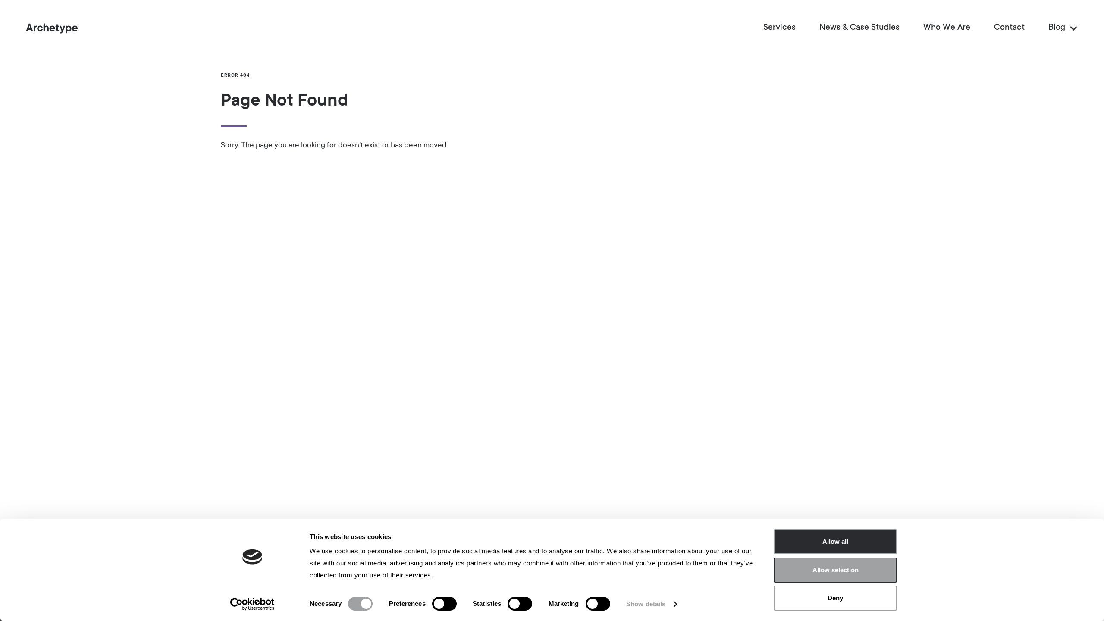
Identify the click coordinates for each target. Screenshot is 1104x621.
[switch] (444, 604)
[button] (1059, 28)
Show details (645, 604)
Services (779, 28)
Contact (1009, 28)
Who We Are (946, 28)
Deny (835, 598)
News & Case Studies (859, 28)
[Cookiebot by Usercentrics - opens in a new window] (252, 604)
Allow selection (835, 570)
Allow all (835, 541)
